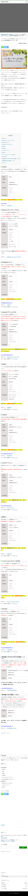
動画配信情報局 (4, 1)
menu (26, 1)
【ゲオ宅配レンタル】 (12, 728)
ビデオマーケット (6, 150)
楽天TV (3, 152)
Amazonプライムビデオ (7, 144)
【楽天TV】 (9, 553)
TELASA (4, 156)
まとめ (4, 162)
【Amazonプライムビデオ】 (13, 356)
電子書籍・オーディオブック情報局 (8, 841)
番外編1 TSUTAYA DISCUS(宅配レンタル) (11, 158)
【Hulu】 (9, 304)
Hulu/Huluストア (5, 142)
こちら (16, 306)
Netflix (3, 146)
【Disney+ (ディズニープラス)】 (14, 256)
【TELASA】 (10, 649)
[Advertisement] (14, 18)
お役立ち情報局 (4, 837)
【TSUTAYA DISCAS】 (12, 690)
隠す (12, 135)
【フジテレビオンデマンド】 (13, 601)
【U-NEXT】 (9, 455)
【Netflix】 (9, 407)
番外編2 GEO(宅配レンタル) (8, 160)
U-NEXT (4, 148)
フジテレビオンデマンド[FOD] (8, 154)
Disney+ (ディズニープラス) (8, 140)
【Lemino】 (9, 205)
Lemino (4, 138)
